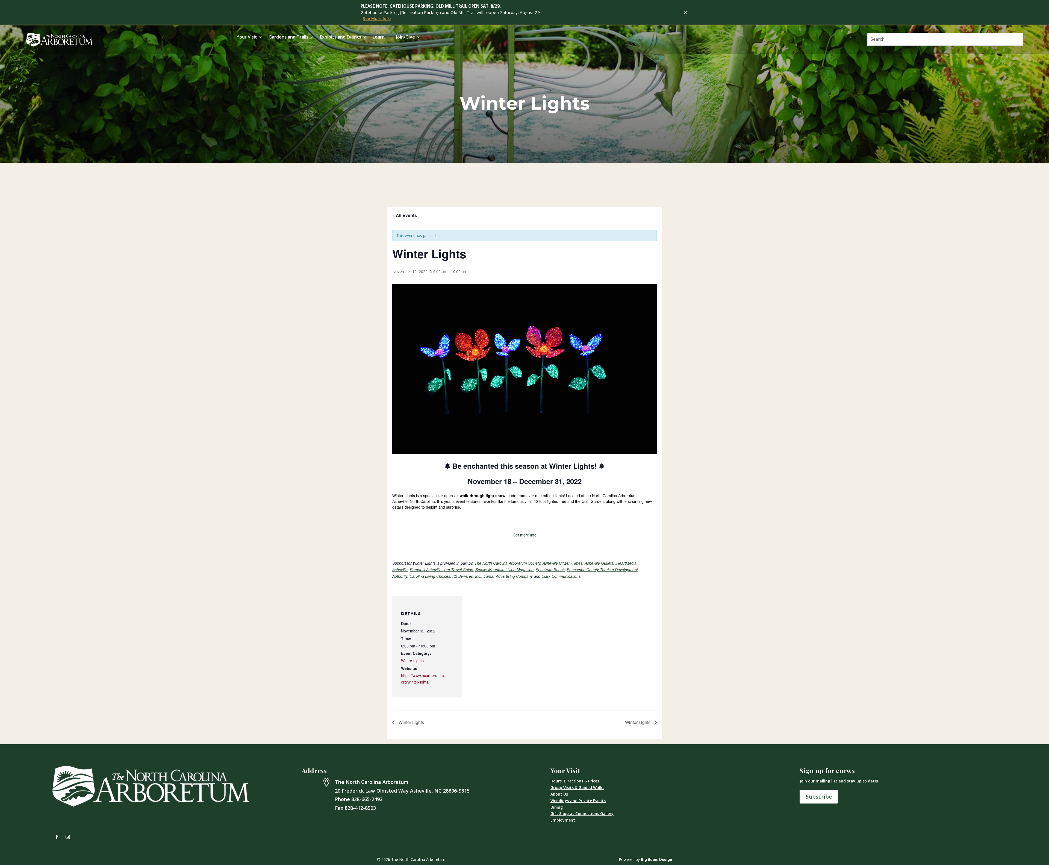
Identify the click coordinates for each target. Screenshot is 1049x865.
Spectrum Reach (550, 569)
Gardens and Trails (288, 37)
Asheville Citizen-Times (562, 563)
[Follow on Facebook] (56, 836)
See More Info (377, 18)
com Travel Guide (458, 569)
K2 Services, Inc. (466, 576)
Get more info (525, 535)
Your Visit (247, 37)
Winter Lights (412, 660)
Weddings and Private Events (578, 800)
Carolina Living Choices (429, 576)
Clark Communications (561, 576)
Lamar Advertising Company (508, 576)
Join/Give (405, 37)
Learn (379, 37)
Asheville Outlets (599, 563)
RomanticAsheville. (426, 569)
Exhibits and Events (340, 37)
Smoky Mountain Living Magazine (504, 569)
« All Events (404, 215)
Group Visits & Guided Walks (577, 787)
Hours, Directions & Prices (574, 781)
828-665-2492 (366, 799)
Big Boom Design (656, 859)
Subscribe (819, 796)
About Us (559, 794)
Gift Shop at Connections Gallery (582, 813)
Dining (556, 807)
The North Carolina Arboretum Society (507, 563)
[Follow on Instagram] (67, 836)
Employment (562, 820)
